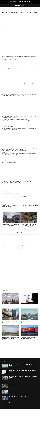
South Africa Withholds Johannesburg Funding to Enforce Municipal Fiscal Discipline (10, 305)
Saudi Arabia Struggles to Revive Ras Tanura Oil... (26, 1)
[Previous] (16, 1)
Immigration (35, 191)
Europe (3, 10)
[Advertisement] (20, 21)
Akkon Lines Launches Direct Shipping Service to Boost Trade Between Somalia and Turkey (29, 338)
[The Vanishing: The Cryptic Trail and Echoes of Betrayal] (5, 398)
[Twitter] (4, 402)
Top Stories (7, 10)
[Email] (22, 3)
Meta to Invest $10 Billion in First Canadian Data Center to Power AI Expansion (29, 305)
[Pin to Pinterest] (24, 196)
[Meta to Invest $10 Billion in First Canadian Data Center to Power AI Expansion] (29, 298)
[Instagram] (18, 3)
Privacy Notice (24, 407)
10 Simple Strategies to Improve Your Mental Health (18, 390)
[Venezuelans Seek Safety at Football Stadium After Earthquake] (11, 217)
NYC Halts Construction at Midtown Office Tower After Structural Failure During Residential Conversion (10, 321)
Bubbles (6, 13)
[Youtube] (21, 3)
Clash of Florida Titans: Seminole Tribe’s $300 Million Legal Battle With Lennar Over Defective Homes (29, 321)
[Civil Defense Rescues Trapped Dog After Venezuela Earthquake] (28, 217)
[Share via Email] (25, 196)
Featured (24, 191)
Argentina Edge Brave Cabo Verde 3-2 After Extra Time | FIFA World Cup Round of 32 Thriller (23, 385)
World (11, 10)
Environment (16, 191)
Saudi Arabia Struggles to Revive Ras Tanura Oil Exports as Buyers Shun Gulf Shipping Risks (10, 338)
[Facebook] (3, 402)
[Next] (17, 1)
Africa (4, 191)
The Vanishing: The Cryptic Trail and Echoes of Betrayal (18, 396)
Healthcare (29, 191)
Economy (10, 191)
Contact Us (27, 407)
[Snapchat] (10, 402)
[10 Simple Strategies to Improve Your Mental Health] (5, 392)
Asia (7, 191)
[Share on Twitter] (23, 196)
